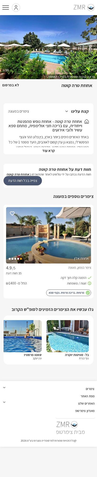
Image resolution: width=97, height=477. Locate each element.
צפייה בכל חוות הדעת (22, 180)
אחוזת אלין (81, 258)
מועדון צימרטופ (85, 411)
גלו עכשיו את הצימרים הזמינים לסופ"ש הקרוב (52, 309)
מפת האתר (88, 396)
